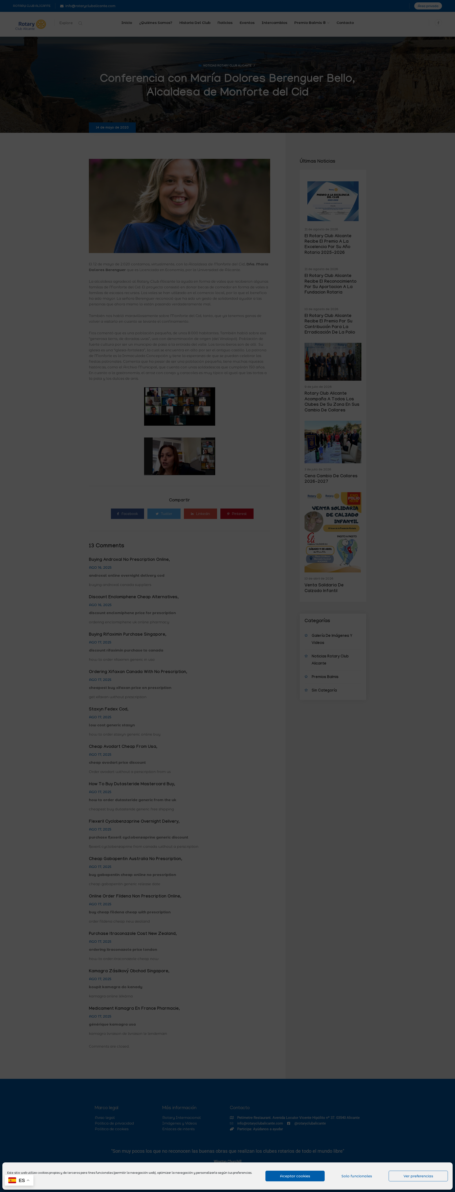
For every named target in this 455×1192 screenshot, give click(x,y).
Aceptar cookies (295, 1176)
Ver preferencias (418, 1176)
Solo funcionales (356, 1176)
